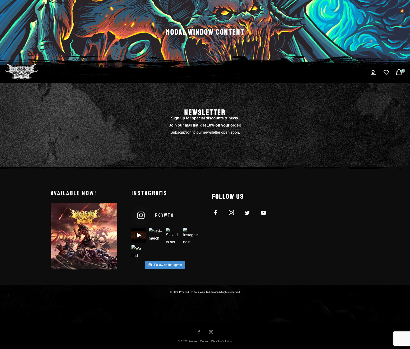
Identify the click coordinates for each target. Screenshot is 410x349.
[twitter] (250, 213)
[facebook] (218, 213)
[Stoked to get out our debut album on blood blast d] (173, 235)
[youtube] (263, 215)
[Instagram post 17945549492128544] (138, 235)
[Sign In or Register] (373, 72)
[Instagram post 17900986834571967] (190, 235)
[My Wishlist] (386, 72)
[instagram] (234, 213)
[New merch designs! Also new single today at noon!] (156, 235)
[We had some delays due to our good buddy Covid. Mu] (138, 252)
